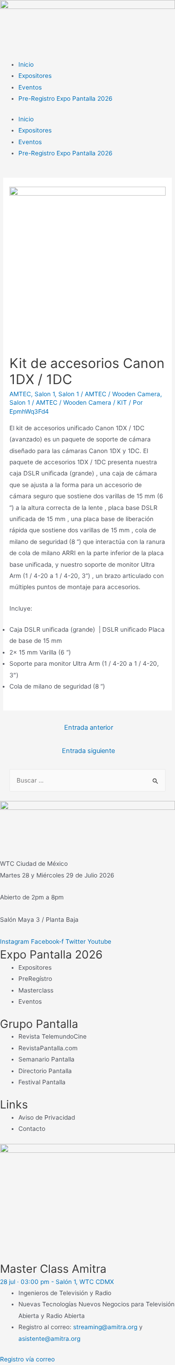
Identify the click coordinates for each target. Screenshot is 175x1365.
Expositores (35, 75)
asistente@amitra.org (49, 1338)
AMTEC (20, 394)
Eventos (30, 87)
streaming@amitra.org (105, 1327)
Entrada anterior (88, 727)
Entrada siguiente (88, 751)
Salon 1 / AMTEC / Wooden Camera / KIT (68, 402)
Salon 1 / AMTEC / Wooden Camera (109, 394)
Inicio (26, 64)
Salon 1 (45, 394)
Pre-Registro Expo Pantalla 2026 (65, 98)
